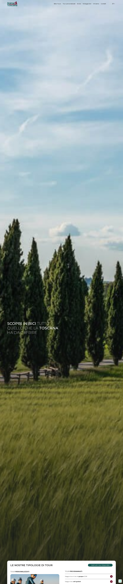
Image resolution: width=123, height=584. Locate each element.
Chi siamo (96, 4)
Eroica (79, 4)
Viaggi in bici (73, 581)
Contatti (103, 4)
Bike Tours (57, 4)
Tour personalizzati (69, 4)
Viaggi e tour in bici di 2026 (76, 576)
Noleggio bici (87, 4)
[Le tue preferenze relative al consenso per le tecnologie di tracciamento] (120, 581)
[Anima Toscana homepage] (12, 3)
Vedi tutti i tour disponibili (100, 565)
